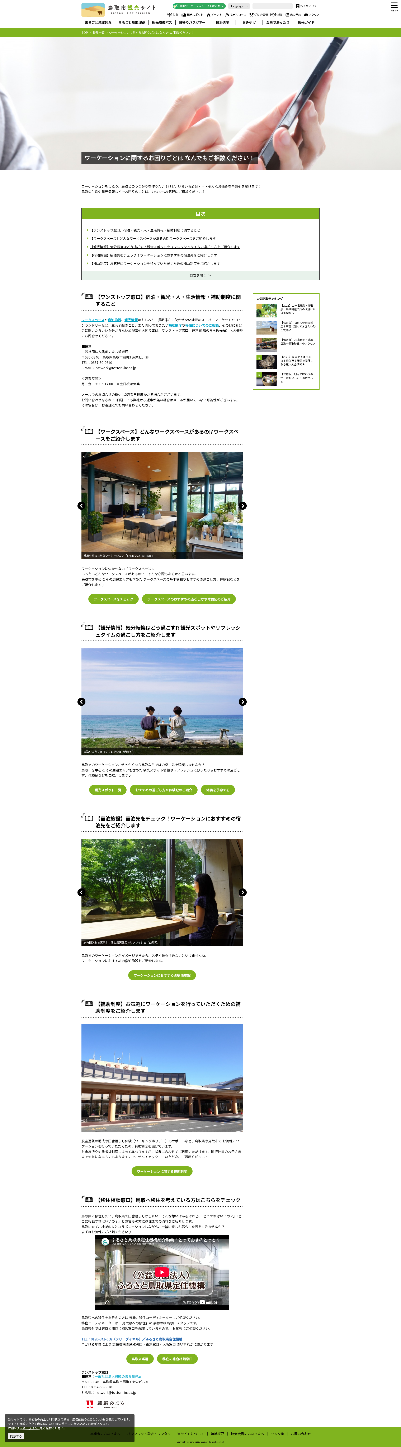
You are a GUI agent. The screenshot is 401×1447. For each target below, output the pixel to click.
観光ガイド (306, 22)
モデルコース (238, 14)
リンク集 (277, 1433)
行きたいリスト (310, 6)
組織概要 (217, 1433)
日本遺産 (222, 22)
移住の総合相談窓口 (177, 1358)
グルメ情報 (261, 14)
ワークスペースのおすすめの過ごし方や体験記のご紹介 (189, 598)
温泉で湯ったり (277, 22)
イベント (216, 14)
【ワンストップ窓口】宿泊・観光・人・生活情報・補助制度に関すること (145, 230)
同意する (16, 1436)
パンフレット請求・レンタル (149, 1433)
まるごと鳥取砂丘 (98, 22)
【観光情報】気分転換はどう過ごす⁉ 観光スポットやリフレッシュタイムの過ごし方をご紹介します (165, 246)
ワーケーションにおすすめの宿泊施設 (162, 975)
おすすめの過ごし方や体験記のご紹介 (163, 789)
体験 (279, 14)
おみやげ (249, 22)
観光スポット (195, 14)
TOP (84, 32)
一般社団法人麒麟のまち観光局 (118, 1376)
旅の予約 (295, 14)
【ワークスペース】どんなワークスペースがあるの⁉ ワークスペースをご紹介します (153, 238)
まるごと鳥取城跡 (131, 22)
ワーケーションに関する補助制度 (162, 1171)
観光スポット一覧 (108, 789)
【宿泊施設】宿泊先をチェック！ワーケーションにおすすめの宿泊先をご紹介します (153, 255)
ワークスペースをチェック (113, 598)
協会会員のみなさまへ (247, 1433)
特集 (175, 14)
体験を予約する (218, 789)
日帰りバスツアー (192, 22)
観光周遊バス (162, 22)
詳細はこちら (266, 306)
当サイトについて (190, 1433)
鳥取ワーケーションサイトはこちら (201, 6)
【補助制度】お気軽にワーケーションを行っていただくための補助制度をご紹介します (155, 263)
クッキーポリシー (28, 1428)
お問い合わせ (301, 1433)
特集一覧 (98, 32)
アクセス (314, 14)
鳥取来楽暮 (140, 1358)
